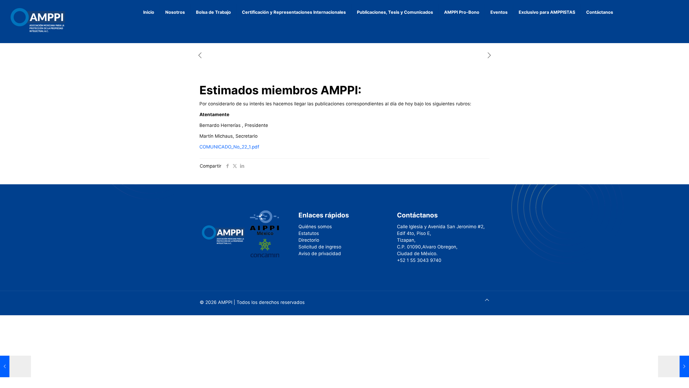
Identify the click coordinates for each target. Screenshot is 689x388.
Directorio (308, 240)
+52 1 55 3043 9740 (419, 260)
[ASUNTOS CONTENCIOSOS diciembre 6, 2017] (673, 366)
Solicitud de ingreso (319, 247)
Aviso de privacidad (319, 253)
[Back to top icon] (487, 300)
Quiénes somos (315, 226)
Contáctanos (417, 215)
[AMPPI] (57, 20)
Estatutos (308, 233)
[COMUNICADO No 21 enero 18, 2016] (15, 366)
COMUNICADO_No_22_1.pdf (229, 147)
